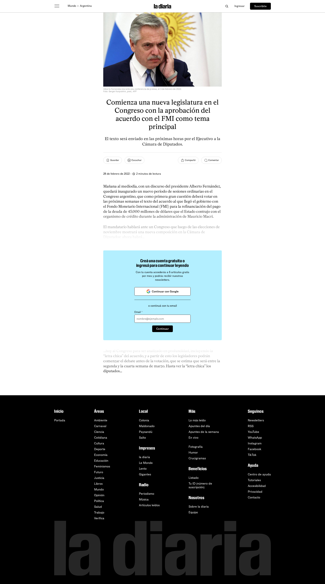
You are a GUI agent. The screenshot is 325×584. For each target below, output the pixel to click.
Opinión (99, 495)
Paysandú (145, 432)
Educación (101, 461)
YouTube (253, 432)
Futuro (98, 472)
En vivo (193, 437)
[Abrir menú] (57, 6)
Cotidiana (100, 437)
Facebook (254, 449)
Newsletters (256, 420)
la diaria (144, 457)
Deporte (99, 449)
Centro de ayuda (259, 474)
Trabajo (99, 512)
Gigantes (145, 474)
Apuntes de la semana (204, 432)
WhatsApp (255, 437)
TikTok (252, 455)
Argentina (86, 5)
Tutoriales (254, 480)
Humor (193, 452)
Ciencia (99, 432)
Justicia (99, 478)
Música (144, 499)
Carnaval (100, 426)
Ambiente (100, 420)
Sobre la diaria (199, 506)
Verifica (99, 518)
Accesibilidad (257, 486)
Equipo (193, 512)
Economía (100, 455)
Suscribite (260, 6)
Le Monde (146, 463)
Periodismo (146, 494)
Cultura (99, 443)
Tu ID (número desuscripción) (200, 485)
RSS (251, 426)
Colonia (144, 420)
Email (138, 312)
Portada (59, 420)
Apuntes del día (199, 426)
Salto (142, 437)
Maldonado (147, 426)
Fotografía (196, 447)
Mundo (72, 5)
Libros (98, 484)
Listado (194, 478)
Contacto (254, 497)
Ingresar (239, 6)
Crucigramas (197, 458)
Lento (143, 468)
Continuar (162, 328)
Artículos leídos (149, 505)
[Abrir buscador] (226, 6)
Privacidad (255, 492)
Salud (98, 507)
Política (99, 501)
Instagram (255, 443)
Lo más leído (197, 420)
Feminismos (102, 466)
